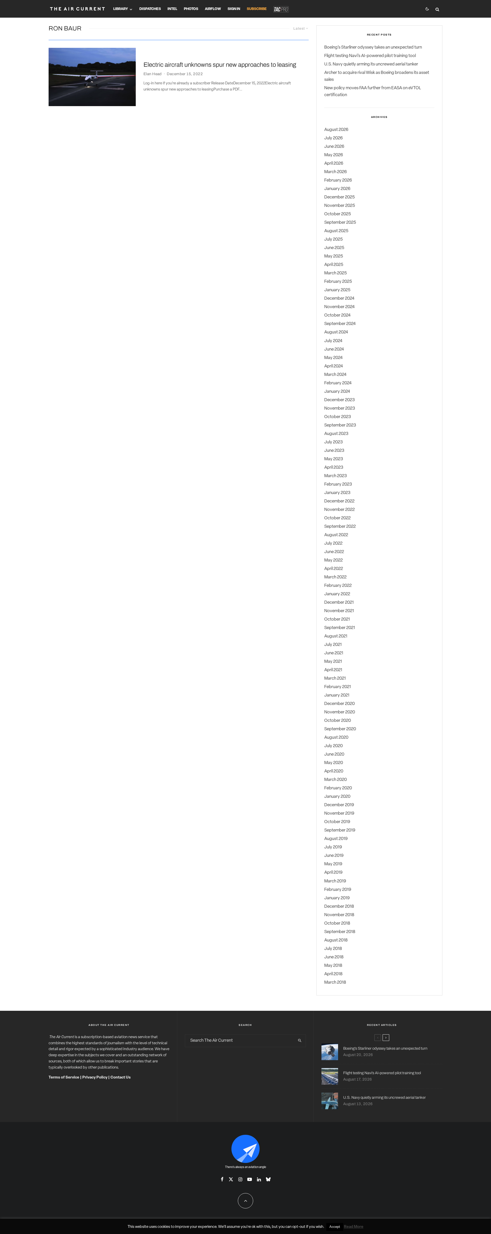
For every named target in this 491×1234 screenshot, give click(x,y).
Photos (191, 9)
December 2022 (339, 501)
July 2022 (333, 543)
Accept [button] (334, 1227)
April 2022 (333, 569)
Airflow (213, 9)
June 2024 (334, 349)
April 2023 (333, 467)
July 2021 (333, 645)
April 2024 (333, 366)
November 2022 (339, 510)
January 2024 (337, 391)
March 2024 (335, 375)
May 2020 (333, 763)
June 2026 (334, 146)
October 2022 (337, 518)
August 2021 (335, 636)
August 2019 (336, 839)
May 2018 (333, 965)
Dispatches (150, 9)
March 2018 (335, 982)
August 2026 (336, 130)
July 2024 (333, 341)
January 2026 (337, 189)
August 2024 (336, 332)
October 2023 (337, 417)
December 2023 (339, 400)
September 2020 (340, 729)
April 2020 (333, 771)
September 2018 (339, 932)
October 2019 (337, 822)
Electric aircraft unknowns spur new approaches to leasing (219, 64)
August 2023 (336, 434)
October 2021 (337, 619)
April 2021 (333, 670)
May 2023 (333, 459)
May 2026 (333, 155)
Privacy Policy (94, 1078)
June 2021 (333, 653)
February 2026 (338, 180)
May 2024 (333, 358)
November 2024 (339, 307)
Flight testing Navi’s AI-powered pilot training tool (370, 56)
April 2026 (333, 163)
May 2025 (333, 256)
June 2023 (334, 450)
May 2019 (333, 864)
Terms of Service (64, 1078)
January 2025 (337, 290)
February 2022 (338, 586)
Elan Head (152, 74)
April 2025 (333, 265)
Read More (353, 1227)
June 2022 (334, 552)
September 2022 (340, 526)
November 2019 (339, 813)
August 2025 (336, 231)
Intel (172, 9)
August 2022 (336, 535)
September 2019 (339, 830)
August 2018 (336, 940)
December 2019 (339, 805)
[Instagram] (240, 1179)
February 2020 (338, 788)
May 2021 (333, 661)
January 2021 (336, 695)
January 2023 (337, 493)
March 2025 (335, 273)
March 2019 (335, 881)
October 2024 (337, 315)
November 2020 (339, 712)
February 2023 (338, 484)
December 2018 (339, 906)
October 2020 (337, 721)
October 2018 (337, 923)
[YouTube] (249, 1179)
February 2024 (338, 383)
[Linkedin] (258, 1179)
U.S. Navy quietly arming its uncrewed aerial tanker (371, 64)
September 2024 (340, 324)
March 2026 (335, 172)
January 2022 (337, 594)
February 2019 (337, 890)
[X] (231, 1179)
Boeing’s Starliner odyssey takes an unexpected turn (373, 47)
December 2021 (339, 602)
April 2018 (333, 974)
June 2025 (334, 248)
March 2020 (335, 780)
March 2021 (335, 678)
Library (120, 9)
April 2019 (333, 872)
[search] (299, 1041)
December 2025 (339, 197)
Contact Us (120, 1078)
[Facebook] (222, 1179)
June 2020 (334, 754)
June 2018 (333, 957)
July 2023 (333, 442)
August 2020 (336, 737)
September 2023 (340, 425)
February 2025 (338, 281)
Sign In (234, 9)
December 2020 (339, 704)
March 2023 (335, 476)
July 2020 (333, 746)
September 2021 (339, 628)
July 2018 (333, 949)
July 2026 (333, 138)
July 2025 (333, 239)
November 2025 (339, 206)
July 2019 (333, 847)
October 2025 (337, 214)
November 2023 (339, 408)
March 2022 (335, 577)
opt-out (298, 1227)
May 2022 (333, 560)
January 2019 (337, 898)
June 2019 (333, 856)
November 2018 (339, 915)
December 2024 (339, 298)
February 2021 (337, 687)
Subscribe (257, 9)
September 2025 (340, 222)
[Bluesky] (268, 1179)
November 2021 (339, 611)
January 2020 (337, 796)
